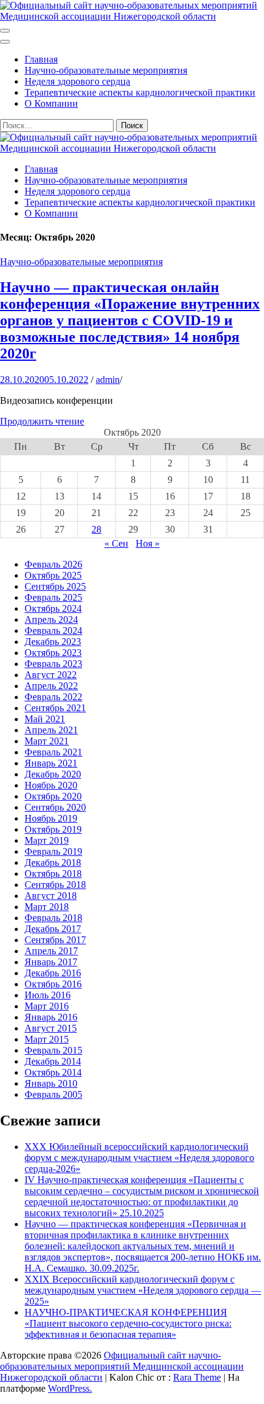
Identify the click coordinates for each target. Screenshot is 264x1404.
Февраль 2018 (53, 917)
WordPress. (70, 1388)
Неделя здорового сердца (77, 81)
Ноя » (148, 543)
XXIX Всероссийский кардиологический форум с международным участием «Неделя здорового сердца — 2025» (143, 1290)
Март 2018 (47, 906)
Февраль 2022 (53, 697)
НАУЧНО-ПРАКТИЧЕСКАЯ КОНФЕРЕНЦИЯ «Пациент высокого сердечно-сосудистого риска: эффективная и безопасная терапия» (128, 1323)
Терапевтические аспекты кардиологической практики (140, 92)
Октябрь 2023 (53, 652)
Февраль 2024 (53, 630)
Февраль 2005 (53, 1094)
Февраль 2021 (53, 752)
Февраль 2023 (53, 663)
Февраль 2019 (53, 851)
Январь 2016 (51, 1017)
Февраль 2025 (53, 597)
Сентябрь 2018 (55, 884)
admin (108, 379)
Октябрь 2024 (53, 608)
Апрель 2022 (51, 686)
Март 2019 (47, 840)
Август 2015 (51, 1028)
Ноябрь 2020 (51, 785)
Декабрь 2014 (53, 1061)
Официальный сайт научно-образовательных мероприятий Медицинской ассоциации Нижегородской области (122, 1366)
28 (96, 529)
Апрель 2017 (51, 951)
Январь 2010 (51, 1083)
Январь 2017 (51, 962)
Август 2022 (51, 674)
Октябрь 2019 (53, 829)
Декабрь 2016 (53, 973)
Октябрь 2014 (53, 1072)
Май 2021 (45, 719)
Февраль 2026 (53, 564)
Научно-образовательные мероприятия (106, 70)
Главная (41, 59)
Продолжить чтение (42, 421)
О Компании (51, 103)
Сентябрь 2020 (55, 807)
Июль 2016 (48, 995)
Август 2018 (51, 895)
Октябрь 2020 (53, 796)
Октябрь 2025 (53, 575)
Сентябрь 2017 (55, 940)
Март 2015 (47, 1039)
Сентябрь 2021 (55, 708)
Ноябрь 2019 (51, 818)
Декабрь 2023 (53, 641)
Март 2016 (47, 1006)
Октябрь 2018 (53, 873)
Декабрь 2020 (53, 774)
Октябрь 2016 (53, 984)
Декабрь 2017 (53, 929)
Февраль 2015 (53, 1050)
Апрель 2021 (51, 730)
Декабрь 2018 (53, 862)
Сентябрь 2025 (55, 586)
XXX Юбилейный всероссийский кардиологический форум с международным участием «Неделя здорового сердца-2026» (139, 1157)
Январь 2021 (51, 763)
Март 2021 (47, 741)
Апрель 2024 (51, 619)
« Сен (116, 543)
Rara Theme (197, 1377)
